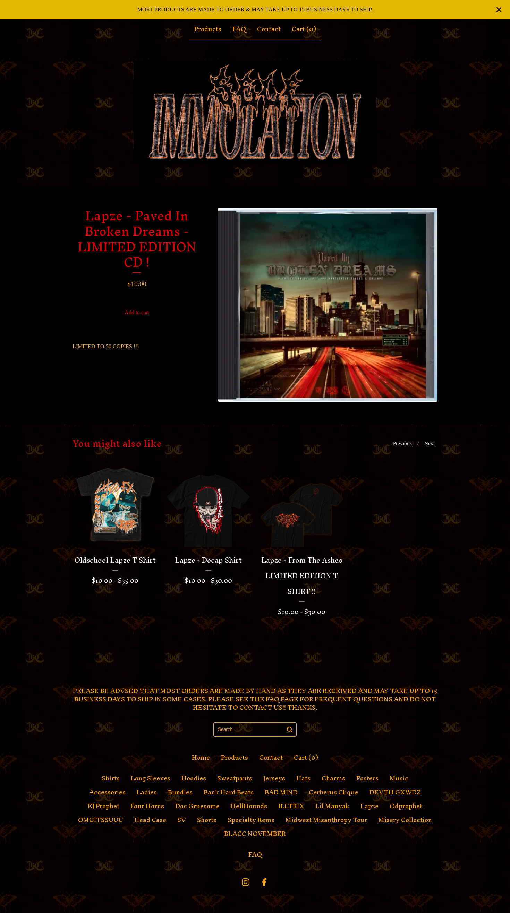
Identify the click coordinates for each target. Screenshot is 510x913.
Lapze (369, 806)
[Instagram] (245, 882)
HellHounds (249, 806)
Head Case (150, 820)
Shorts (206, 820)
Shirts (111, 778)
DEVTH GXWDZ (395, 792)
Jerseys (274, 778)
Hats (303, 778)
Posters (367, 778)
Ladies (147, 792)
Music (399, 778)
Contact (269, 29)
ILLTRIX (291, 806)
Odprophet (406, 806)
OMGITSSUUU (100, 820)
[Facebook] (264, 882)
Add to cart (137, 312)
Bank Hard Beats (229, 792)
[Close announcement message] (498, 9)
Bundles (180, 792)
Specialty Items (251, 820)
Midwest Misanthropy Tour (326, 820)
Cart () (304, 29)
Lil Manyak (332, 806)
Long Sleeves (150, 778)
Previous (402, 443)
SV (181, 820)
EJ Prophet (103, 806)
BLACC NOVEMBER (255, 834)
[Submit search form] (290, 729)
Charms (333, 778)
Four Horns (147, 806)
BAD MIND (281, 792)
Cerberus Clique (333, 792)
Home (201, 758)
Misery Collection (405, 820)
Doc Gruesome (197, 806)
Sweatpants (234, 778)
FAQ (239, 29)
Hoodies (193, 778)
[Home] (255, 113)
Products (207, 29)
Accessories (107, 792)
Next (429, 443)
